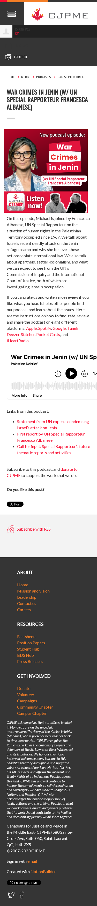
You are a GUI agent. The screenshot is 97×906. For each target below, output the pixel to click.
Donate (23, 688)
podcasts (43, 77)
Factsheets (26, 636)
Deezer (13, 334)
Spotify (44, 328)
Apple (31, 328)
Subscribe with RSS (33, 528)
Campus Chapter (32, 713)
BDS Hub (25, 655)
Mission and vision (33, 590)
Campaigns (27, 700)
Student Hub (28, 648)
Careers (24, 609)
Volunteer (25, 694)
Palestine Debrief (71, 77)
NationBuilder (43, 871)
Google (59, 328)
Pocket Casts (48, 334)
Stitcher (28, 334)
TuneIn (73, 328)
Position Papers (31, 642)
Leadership (26, 597)
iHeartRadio (18, 340)
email (32, 861)
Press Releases (30, 661)
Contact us (26, 603)
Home (10, 77)
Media (25, 77)
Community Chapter (35, 706)
